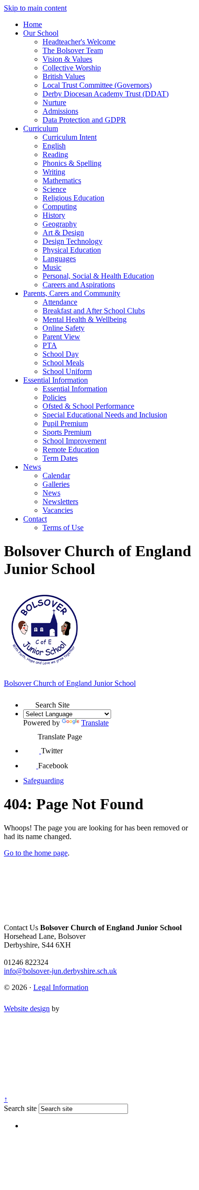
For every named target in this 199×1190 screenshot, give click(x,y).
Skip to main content (35, 8)
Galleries (56, 484)
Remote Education (71, 449)
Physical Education (72, 250)
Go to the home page (36, 853)
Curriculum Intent (70, 137)
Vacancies (58, 510)
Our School (40, 33)
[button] (29, 701)
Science (54, 189)
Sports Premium (67, 432)
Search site (20, 1108)
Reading (55, 154)
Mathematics (62, 180)
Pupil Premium (65, 423)
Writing (54, 172)
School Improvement (74, 441)
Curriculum (40, 128)
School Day (61, 354)
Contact (35, 519)
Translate (95, 723)
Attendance (60, 302)
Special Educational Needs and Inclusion (105, 415)
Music (52, 267)
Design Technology (72, 241)
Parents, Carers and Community (71, 293)
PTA (50, 345)
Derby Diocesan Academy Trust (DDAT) (106, 94)
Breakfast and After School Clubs (94, 311)
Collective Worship (72, 68)
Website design (27, 1008)
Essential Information (55, 380)
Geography (60, 224)
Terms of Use (63, 527)
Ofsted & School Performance (88, 406)
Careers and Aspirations (79, 285)
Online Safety (64, 328)
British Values (64, 76)
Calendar (56, 475)
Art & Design (63, 232)
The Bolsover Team (73, 50)
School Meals (63, 363)
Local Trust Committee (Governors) (97, 85)
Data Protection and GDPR (84, 120)
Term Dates (60, 458)
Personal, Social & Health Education (98, 276)
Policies (54, 397)
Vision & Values (67, 59)
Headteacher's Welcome (79, 42)
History (54, 215)
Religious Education (73, 198)
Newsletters (60, 501)
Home (32, 24)
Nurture (54, 102)
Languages (59, 258)
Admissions (60, 111)
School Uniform (67, 371)
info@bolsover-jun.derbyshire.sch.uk (60, 971)
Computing (60, 206)
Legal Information (60, 987)
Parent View (61, 337)
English (54, 146)
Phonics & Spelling (72, 163)
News (32, 467)
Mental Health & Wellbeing (85, 319)
